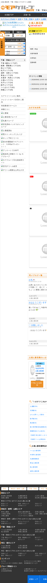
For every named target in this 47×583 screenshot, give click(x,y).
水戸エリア (4, 539)
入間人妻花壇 (22, 546)
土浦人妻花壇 (39, 371)
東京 (4, 489)
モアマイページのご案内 (10, 96)
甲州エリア (4, 521)
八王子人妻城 (39, 496)
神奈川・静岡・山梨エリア (11, 509)
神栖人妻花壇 (22, 532)
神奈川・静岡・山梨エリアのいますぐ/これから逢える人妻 (21, 519)
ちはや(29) (39, 368)
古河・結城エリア (40, 553)
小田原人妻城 (5, 514)
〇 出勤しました (36, 325)
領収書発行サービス (9, 106)
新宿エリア (4, 503)
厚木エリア (38, 523)
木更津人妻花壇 (40, 530)
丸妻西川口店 (5, 547)
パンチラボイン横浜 (25, 514)
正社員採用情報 (6, 571)
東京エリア (5, 493)
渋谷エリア (38, 503)
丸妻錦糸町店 (22, 496)
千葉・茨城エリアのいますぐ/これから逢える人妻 (18, 535)
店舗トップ (33, 579)
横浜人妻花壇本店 (24, 512)
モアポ (3, 561)
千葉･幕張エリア (6, 537)
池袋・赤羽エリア (23, 503)
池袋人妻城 (5, 498)
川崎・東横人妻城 (41, 514)
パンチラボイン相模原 (25, 516)
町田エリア (4, 505)
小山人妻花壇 (5, 546)
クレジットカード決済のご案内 (12, 101)
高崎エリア (4, 553)
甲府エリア (38, 521)
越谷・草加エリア (6, 555)
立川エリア (38, 505)
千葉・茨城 (33, 489)
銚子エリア (21, 539)
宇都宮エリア (22, 553)
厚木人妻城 (5, 512)
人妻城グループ (6, 569)
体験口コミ (5, 109)
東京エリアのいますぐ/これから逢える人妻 (15, 501)
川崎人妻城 (5, 516)
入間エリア (38, 555)
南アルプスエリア (23, 521)
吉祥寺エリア (22, 505)
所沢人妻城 (39, 546)
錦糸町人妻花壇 (6, 496)
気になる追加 (37, 384)
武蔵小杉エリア (6, 523)
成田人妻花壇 (39, 532)
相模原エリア (22, 523)
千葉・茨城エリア (8, 60)
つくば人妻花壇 (6, 530)
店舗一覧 (27, 15)
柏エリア (37, 537)
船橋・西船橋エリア (24, 537)
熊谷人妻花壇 (22, 547)
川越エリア (21, 555)
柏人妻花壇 (5, 532)
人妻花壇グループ (30, 569)
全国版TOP (9, 15)
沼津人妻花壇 (39, 512)
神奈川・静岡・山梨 (17, 489)
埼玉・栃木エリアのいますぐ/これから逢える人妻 (18, 551)
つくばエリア (39, 539)
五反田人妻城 (22, 498)
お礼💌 (32, 280)
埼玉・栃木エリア (8, 543)
